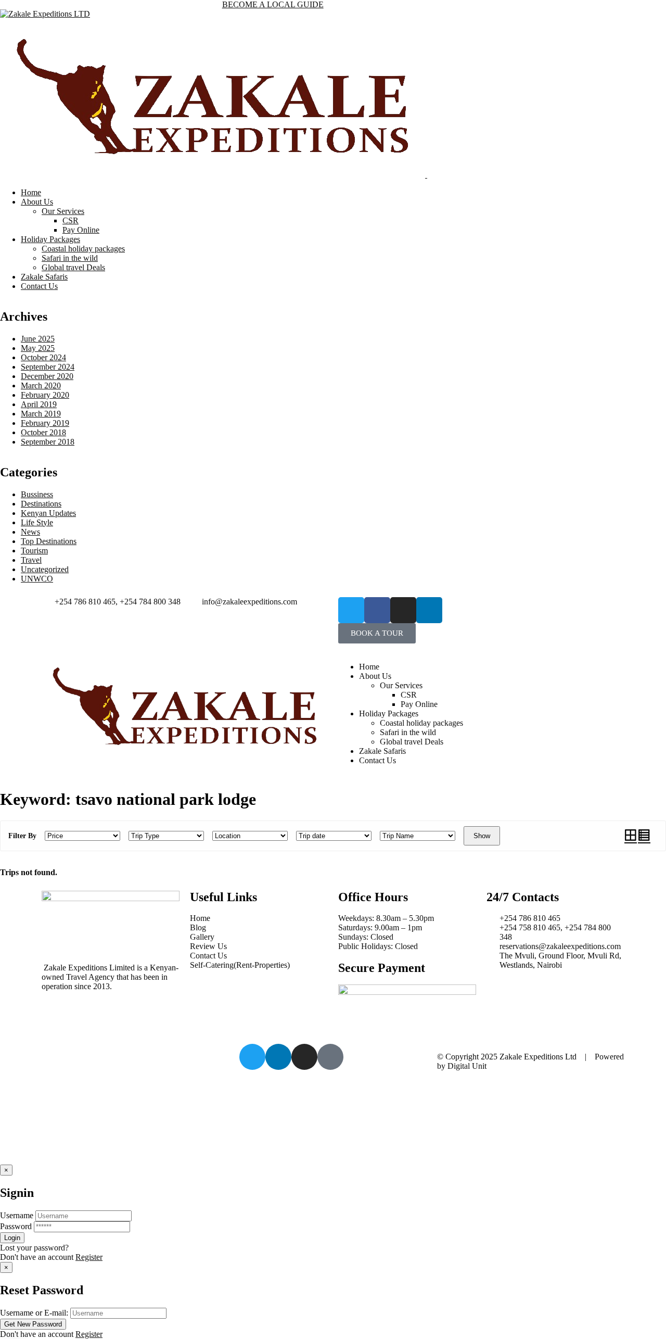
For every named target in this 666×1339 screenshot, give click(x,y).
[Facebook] (377, 610)
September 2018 (47, 441)
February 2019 (45, 423)
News (30, 531)
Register (89, 1257)
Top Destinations (48, 541)
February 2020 (45, 394)
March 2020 (41, 385)
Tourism (34, 550)
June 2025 (38, 338)
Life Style (37, 522)
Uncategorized (45, 569)
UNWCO (37, 578)
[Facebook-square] (330, 1057)
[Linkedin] (429, 610)
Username (16, 1215)
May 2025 (38, 348)
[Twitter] (351, 610)
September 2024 (47, 366)
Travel (31, 559)
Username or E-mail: (34, 1312)
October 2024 (43, 357)
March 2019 (41, 413)
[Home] (185, 757)
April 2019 (39, 404)
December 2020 (47, 376)
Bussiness (37, 494)
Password (16, 1226)
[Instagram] (403, 610)
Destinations (41, 503)
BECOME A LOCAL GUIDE (273, 4)
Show (481, 836)
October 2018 (43, 432)
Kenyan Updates (48, 513)
